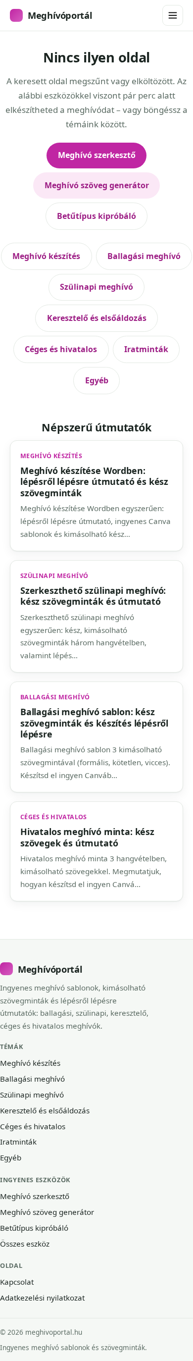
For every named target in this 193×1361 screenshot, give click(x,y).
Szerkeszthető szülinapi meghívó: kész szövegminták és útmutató (93, 595)
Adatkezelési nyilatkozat (42, 1298)
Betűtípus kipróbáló (96, 215)
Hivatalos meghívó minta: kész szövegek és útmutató (87, 837)
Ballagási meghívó (144, 256)
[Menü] (172, 15)
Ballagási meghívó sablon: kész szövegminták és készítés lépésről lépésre (94, 723)
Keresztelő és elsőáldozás (96, 318)
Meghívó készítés (46, 256)
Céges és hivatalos (61, 349)
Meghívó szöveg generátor (97, 185)
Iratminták (146, 349)
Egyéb (96, 380)
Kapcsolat (17, 1282)
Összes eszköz (24, 1244)
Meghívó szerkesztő (97, 155)
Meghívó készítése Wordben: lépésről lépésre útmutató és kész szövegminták (94, 482)
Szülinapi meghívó (96, 286)
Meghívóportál (60, 15)
